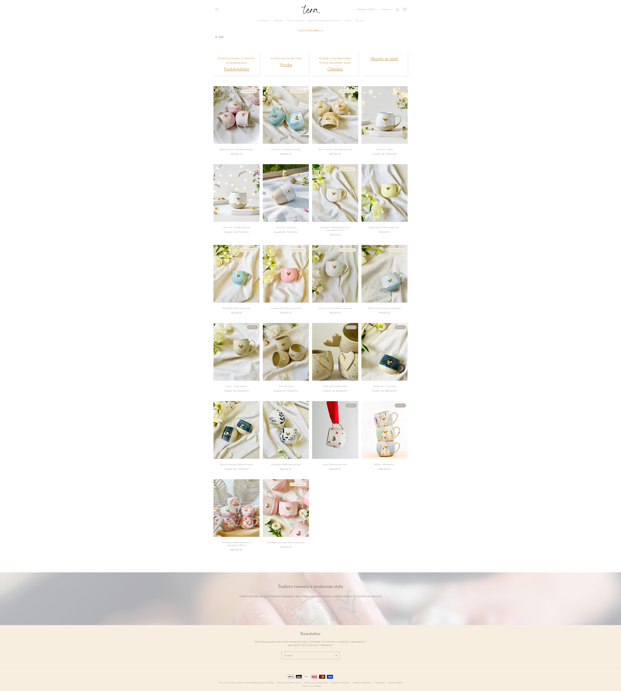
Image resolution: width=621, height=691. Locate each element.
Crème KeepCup (286, 386)
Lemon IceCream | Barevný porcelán (335, 308)
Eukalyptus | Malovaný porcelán (286, 464)
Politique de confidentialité (315, 683)
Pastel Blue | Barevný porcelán (237, 308)
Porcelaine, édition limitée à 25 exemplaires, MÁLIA (236, 543)
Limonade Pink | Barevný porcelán (285, 308)
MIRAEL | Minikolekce (384, 464)
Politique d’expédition (362, 683)
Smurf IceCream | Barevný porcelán (384, 308)
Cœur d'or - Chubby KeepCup (236, 227)
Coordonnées (380, 683)
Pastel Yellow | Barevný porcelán (384, 227)
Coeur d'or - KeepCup (286, 227)
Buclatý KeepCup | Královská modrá (236, 464)
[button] (217, 9)
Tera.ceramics (230, 683)
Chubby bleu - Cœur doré (384, 386)
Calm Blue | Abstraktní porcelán (286, 149)
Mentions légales (395, 683)
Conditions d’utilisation (340, 683)
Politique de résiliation (312, 686)
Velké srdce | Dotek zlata (335, 386)
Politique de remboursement (289, 683)
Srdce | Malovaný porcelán (335, 464)
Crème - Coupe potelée (236, 386)
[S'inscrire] (335, 655)
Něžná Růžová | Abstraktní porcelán (236, 149)
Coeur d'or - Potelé (384, 149)
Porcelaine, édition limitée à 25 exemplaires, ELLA (335, 228)
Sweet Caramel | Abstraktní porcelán (335, 149)
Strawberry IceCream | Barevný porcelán (286, 542)
